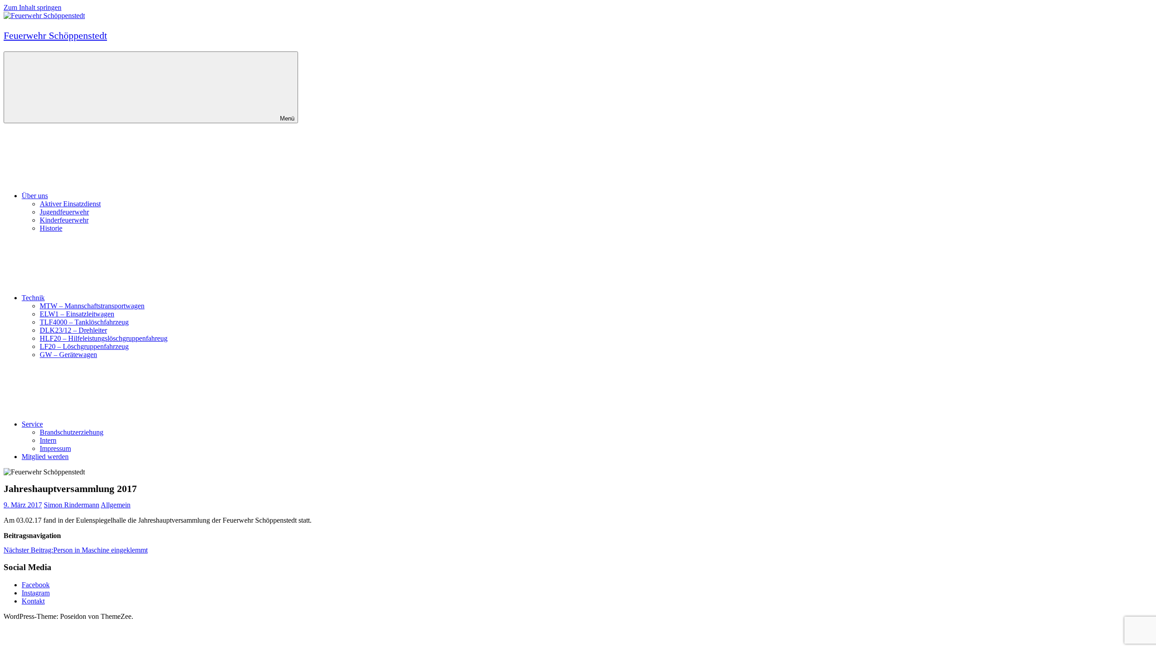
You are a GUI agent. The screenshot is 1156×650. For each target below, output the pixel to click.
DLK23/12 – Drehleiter (73, 330)
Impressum (55, 448)
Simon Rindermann (71, 505)
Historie (51, 228)
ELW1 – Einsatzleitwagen (77, 314)
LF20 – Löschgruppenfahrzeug (84, 346)
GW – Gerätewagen (68, 354)
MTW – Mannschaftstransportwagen (92, 306)
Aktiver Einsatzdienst (70, 204)
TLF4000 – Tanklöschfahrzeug (84, 322)
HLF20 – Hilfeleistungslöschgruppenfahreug (104, 338)
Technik (33, 298)
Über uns (35, 196)
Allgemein (116, 505)
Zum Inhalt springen (32, 7)
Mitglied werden (45, 456)
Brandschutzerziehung (71, 432)
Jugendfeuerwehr (64, 212)
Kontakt (33, 601)
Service (32, 424)
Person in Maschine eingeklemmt (76, 550)
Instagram (36, 593)
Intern (48, 440)
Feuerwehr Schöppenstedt (55, 35)
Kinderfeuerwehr (64, 220)
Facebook (36, 585)
